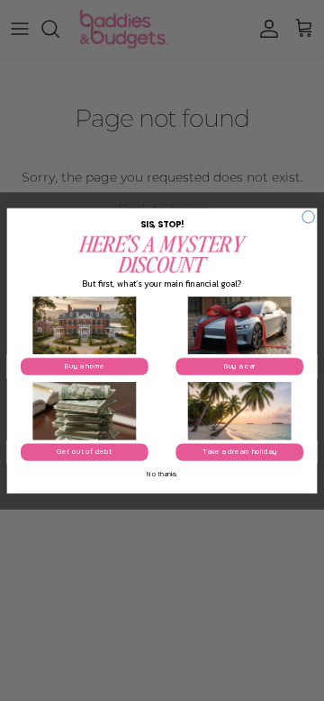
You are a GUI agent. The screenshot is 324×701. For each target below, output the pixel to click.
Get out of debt (84, 452)
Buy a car (239, 366)
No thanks (162, 473)
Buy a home (84, 366)
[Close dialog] (308, 216)
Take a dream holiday (239, 452)
